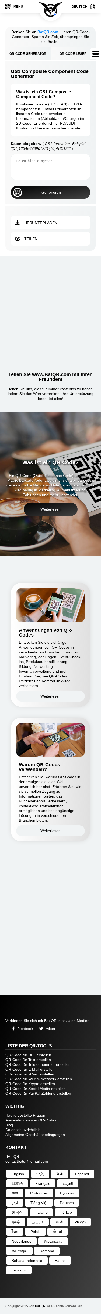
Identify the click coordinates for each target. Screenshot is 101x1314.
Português (39, 1193)
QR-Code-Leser (73, 54)
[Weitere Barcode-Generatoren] (95, 53)
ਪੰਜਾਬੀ (57, 1231)
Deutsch (80, 7)
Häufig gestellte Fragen (25, 1115)
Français (42, 1183)
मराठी (59, 1222)
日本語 (17, 1183)
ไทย (15, 1231)
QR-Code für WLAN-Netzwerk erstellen (38, 1079)
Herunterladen (40, 223)
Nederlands (21, 1241)
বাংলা (15, 1193)
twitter (50, 1028)
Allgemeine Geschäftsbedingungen (35, 1134)
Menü (18, 7)
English (18, 1174)
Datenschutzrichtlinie (23, 1130)
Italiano (41, 1212)
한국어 (17, 1212)
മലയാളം (19, 1251)
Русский (67, 1193)
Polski (35, 1231)
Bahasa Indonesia (27, 1260)
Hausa (60, 1260)
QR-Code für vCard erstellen (29, 1074)
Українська (53, 1241)
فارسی (37, 1222)
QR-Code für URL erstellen (28, 1055)
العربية (67, 1183)
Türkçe (66, 1212)
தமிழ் (16, 1222)
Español (82, 1174)
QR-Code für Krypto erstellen (30, 1084)
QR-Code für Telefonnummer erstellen (38, 1064)
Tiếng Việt (38, 1203)
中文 (40, 1174)
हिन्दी (59, 1174)
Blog (9, 1125)
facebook (25, 1028)
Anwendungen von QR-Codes (30, 1120)
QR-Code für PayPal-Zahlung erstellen (38, 1093)
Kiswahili (19, 1270)
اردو (15, 1203)
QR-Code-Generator (27, 54)
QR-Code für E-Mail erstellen (30, 1069)
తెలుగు (80, 1222)
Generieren (51, 192)
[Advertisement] (50, 312)
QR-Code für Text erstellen (28, 1060)
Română (47, 1251)
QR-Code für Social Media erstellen (35, 1088)
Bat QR (40, 1306)
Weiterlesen (50, 509)
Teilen (30, 239)
